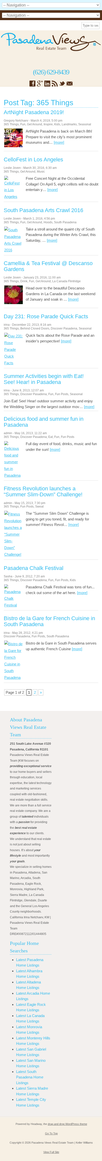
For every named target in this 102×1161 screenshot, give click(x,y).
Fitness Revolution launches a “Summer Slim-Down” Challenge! (43, 492)
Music (41, 171)
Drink (23, 281)
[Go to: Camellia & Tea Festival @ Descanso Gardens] (13, 303)
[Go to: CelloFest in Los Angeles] (13, 196)
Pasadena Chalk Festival (33, 568)
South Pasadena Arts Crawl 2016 (43, 210)
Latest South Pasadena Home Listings (29, 1077)
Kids (57, 124)
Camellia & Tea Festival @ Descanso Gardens (48, 266)
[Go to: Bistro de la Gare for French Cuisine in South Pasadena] (13, 677)
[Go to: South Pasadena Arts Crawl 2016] (13, 250)
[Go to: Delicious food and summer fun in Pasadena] (13, 475)
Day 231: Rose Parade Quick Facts (46, 317)
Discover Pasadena (64, 328)
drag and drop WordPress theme (67, 1123)
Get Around (34, 124)
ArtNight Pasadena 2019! (34, 112)
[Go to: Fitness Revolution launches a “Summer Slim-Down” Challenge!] (13, 554)
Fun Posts (61, 394)
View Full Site (51, 1152)
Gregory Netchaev (16, 120)
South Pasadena (65, 222)
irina (7, 324)
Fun (23, 124)
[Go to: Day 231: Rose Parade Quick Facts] (13, 363)
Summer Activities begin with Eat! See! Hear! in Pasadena (44, 379)
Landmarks (69, 124)
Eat (50, 437)
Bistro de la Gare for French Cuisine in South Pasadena (49, 621)
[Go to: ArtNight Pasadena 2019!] (13, 146)
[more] (59, 142)
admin (8, 433)
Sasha (8, 576)
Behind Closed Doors (34, 328)
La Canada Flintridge (66, 281)
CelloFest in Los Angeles (33, 160)
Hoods (48, 222)
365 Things (11, 124)
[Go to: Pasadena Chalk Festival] (13, 605)
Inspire (48, 124)
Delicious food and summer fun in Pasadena (43, 422)
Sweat (39, 506)
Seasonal (84, 124)
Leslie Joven (12, 168)
